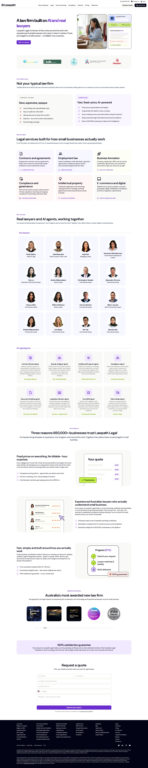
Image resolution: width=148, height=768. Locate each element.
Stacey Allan (31, 305)
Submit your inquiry (74, 707)
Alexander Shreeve (113, 280)
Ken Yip (85, 330)
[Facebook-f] (126, 745)
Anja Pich (85, 254)
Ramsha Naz (112, 330)
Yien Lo (31, 280)
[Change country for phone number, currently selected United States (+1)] (39, 691)
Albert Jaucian (112, 305)
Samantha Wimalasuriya (113, 253)
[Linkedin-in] (122, 745)
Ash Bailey (58, 330)
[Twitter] (118, 745)
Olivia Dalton (31, 254)
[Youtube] (129, 745)
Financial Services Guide (29, 763)
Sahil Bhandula (58, 254)
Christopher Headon (85, 280)
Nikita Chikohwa (58, 305)
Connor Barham (86, 305)
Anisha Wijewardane (58, 280)
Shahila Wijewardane (31, 330)
